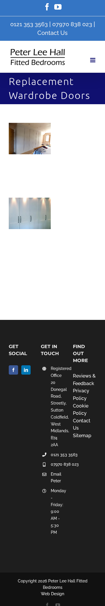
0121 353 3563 (29, 24)
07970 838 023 (72, 24)
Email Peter (56, 477)
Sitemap (82, 435)
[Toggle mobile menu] (93, 60)
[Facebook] (13, 370)
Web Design (52, 593)
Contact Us (52, 32)
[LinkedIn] (26, 370)
